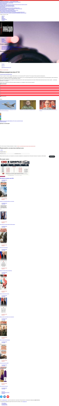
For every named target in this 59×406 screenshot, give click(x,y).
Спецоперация (4, 55)
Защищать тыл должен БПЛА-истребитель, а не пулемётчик (11, 46)
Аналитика (3, 57)
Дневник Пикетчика (5, 58)
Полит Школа (4, 42)
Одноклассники (4, 19)
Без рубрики (4, 56)
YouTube (3, 20)
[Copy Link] (29, 113)
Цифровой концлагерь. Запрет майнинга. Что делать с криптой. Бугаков (11, 120)
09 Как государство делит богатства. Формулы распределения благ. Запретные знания (13, 4)
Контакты (3, 393)
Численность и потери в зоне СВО (7, 178)
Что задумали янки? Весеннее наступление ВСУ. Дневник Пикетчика (11, 8)
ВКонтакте (3, 18)
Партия (3, 41)
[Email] (29, 119)
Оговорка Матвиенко (3, 3)
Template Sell (25, 401)
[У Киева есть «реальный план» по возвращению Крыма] (29, 104)
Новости (3, 39)
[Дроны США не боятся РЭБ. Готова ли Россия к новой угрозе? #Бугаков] (49, 104)
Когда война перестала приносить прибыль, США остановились (12, 47)
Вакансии (3, 391)
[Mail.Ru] (29, 116)
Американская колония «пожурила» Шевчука (7, 6)
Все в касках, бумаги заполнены (7, 48)
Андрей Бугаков (4, 54)
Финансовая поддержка (5, 392)
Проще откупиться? (3, 121)
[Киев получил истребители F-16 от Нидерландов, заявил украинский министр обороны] (9, 104)
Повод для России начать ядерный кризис (6, 2)
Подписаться (52, 156)
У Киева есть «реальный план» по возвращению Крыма (27, 109)
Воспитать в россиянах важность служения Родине (10, 49)
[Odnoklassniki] (29, 114)
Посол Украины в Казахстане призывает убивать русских (9, 10)
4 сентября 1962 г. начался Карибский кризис (7, 5)
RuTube (3, 17)
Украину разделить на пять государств (4, 293)
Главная (3, 38)
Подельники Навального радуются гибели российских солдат (9, 7)
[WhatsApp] (29, 118)
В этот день (3, 40)
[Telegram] (29, 117)
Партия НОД (4, 60)
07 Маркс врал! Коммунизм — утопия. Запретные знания (9, 1)
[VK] (29, 115)
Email (18, 153)
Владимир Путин (4, 59)
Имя (3, 153)
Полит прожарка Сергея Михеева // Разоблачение (8, 11)
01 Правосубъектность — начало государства (7, 9)
